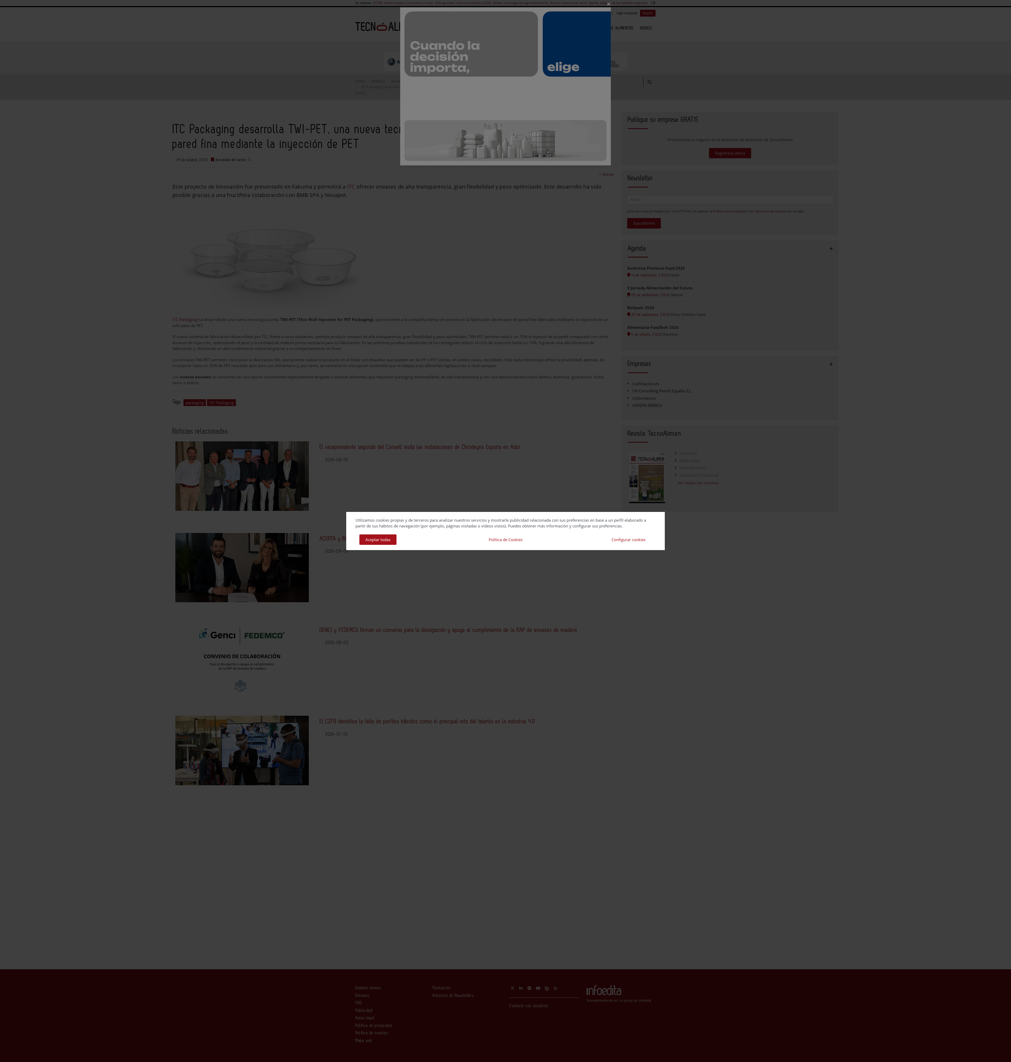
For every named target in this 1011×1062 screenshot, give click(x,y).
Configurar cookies (629, 539)
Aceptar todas (377, 539)
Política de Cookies (506, 539)
